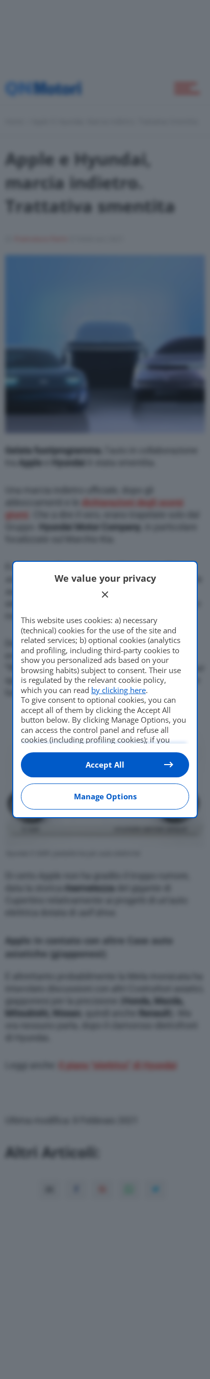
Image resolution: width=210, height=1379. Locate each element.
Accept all (105, 764)
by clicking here (118, 690)
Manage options (105, 796)
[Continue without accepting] (105, 594)
